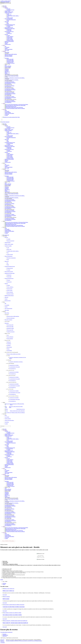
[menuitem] (15, 237)
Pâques (6, 72)
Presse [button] (4, 163)
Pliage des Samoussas (8, 55)
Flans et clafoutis (10, 39)
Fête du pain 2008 (10, 60)
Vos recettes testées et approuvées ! (6, 632)
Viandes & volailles (8, 12)
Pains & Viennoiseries (9, 18)
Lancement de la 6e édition (9, 92)
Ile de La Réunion (8, 183)
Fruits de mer (9, 33)
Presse (4, 45)
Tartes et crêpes (9, 38)
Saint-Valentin (7, 73)
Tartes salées (9, 30)
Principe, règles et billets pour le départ (11, 75)
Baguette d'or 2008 (10, 61)
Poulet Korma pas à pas (12, 106)
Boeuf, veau (9, 14)
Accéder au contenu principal (5, 0)
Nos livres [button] (4, 227)
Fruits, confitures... (10, 36)
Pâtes (8, 23)
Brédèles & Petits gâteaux (9, 41)
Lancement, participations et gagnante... (12, 79)
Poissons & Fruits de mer (9, 31)
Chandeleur (7, 69)
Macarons (6, 42)
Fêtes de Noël (7, 71)
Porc (8, 16)
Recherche (4, 634)
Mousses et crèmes (10, 40)
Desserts (6, 34)
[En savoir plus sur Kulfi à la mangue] (6, 596)
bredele (1, 579)
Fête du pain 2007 (10, 62)
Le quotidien (7, 47)
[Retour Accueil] (4, 1)
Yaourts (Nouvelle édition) (9, 113)
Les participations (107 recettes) (10, 97)
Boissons (6, 7)
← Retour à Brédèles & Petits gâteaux (7, 540)
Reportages (7, 58)
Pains (8, 20)
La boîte (6, 115)
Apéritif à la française (10, 63)
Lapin (8, 13)
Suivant (4, 584)
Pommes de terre (10, 25)
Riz (7, 22)
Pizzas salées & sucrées (9, 27)
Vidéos (4, 103)
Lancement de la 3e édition (9, 81)
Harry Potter (7, 52)
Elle (5, 46)
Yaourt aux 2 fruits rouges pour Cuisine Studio (17, 105)
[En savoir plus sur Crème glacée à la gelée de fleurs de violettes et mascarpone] (13, 604)
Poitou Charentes (8, 184)
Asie (5, 182)
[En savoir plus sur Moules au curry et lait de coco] (8, 588)
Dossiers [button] (4, 169)
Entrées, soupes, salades (9, 11)
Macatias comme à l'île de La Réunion (18, 108)
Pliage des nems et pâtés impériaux (11, 54)
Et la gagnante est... (8, 83)
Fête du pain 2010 (10, 59)
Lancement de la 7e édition (9, 96)
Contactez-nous (5, 635)
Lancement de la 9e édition (9, 100)
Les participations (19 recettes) (10, 82)
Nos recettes (5, 6)
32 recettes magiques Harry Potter (14, 117)
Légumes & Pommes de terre (10, 24)
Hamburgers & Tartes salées (10, 28)
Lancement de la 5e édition (9, 88)
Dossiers (4, 51)
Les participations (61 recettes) (10, 89)
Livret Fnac (7, 114)
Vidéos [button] (4, 221)
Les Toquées (7, 111)
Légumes (8, 26)
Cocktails (8, 8)
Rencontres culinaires (8, 56)
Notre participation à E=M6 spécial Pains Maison (19, 104)
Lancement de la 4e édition (9, 85)
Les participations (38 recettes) (10, 101)
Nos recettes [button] (5, 124)
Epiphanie (6, 70)
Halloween (7, 186)
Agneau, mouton (10, 17)
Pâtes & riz (7, 21)
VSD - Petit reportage (8, 49)
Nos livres (4, 109)
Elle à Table (7, 50)
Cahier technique (8, 112)
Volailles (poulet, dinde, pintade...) (13, 15)
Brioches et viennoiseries (11, 19)
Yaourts (6, 43)
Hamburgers (9, 29)
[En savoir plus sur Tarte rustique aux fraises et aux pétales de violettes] (12, 612)
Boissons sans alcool (10, 9)
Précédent (4, 583)
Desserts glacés (9, 37)
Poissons (8, 32)
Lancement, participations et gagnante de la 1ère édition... (15, 77)
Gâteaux (8, 35)
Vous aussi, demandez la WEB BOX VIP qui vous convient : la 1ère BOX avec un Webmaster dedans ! (24, 640)
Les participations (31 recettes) (10, 93)
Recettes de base (8, 44)
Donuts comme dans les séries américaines (15, 107)
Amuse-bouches (7, 10)
